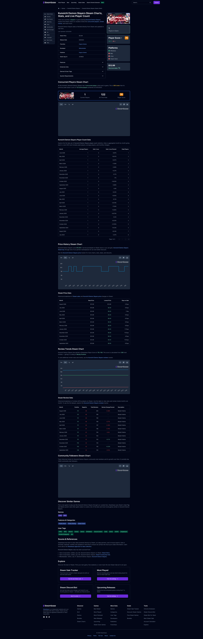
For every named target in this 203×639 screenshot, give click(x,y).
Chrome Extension (149, 609)
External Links (64, 67)
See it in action (74, 596)
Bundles (79, 618)
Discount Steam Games (134, 612)
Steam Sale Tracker (133, 609)
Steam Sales (81, 2)
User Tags (113, 615)
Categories (113, 612)
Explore (157, 2)
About (106, 635)
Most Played (61, 2)
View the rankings (111, 578)
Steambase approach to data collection (79, 546)
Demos (79, 615)
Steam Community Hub (103, 554)
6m (65, 257)
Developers (113, 618)
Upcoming (73, 2)
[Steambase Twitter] (49, 617)
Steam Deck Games (100, 624)
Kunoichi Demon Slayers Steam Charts (92, 8)
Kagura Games (83, 44)
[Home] (58, 8)
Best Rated (97, 609)
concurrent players (93, 21)
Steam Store (106, 553)
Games (63, 8)
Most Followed (98, 615)
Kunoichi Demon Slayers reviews (98, 357)
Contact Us (113, 635)
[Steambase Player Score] (121, 38)
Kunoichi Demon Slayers (73, 8)
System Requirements (66, 76)
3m (65, 104)
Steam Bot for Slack (150, 615)
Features (62, 62)
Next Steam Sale (149, 618)
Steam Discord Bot (149, 612)
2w (61, 104)
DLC (78, 612)
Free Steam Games (132, 615)
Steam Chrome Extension (93, 2)
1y (69, 104)
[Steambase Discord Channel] (44, 617)
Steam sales (76, 296)
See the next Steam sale (74, 578)
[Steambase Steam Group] (46, 617)
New (68, 2)
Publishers (113, 621)
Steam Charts (81, 621)
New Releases (98, 618)
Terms (95, 635)
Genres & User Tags (66, 71)
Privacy (89, 635)
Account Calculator (149, 621)
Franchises (113, 624)
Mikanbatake (82, 48)
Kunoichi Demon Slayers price (72, 253)
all (72, 104)
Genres (112, 609)
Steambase (46, 609)
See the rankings (111, 596)
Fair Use (100, 635)
